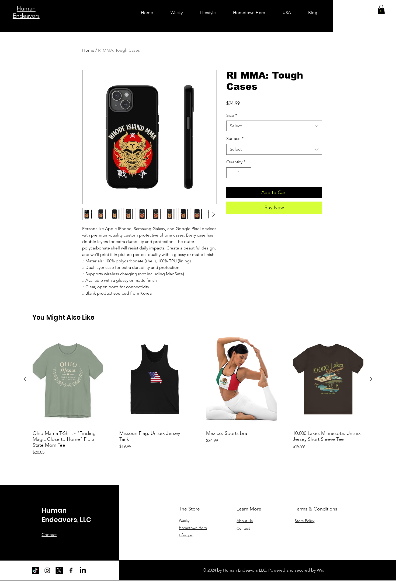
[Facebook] (71, 570)
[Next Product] (371, 379)
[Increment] (246, 173)
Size (231, 115)
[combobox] (274, 126)
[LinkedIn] (82, 570)
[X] (59, 570)
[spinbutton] (239, 173)
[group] (198, 394)
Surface (235, 138)
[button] (381, 9)
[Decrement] (231, 173)
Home (88, 50)
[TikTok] (35, 570)
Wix (320, 570)
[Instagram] (47, 570)
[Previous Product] (25, 379)
